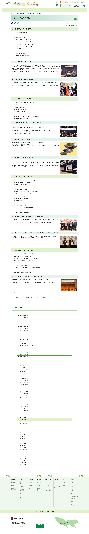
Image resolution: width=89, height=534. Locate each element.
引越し (21, 483)
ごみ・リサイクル (22, 486)
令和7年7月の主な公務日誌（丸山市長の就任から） (27, 345)
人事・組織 (72, 489)
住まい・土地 (22, 490)
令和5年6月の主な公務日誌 (23, 406)
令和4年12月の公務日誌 (23, 421)
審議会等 (72, 501)
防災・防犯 (13, 479)
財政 (72, 493)
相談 (20, 497)
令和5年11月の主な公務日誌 (23, 395)
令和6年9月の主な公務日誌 (23, 371)
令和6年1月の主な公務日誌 (23, 391)
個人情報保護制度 (51, 511)
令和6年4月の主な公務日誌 (23, 382)
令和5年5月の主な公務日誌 (23, 408)
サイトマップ (28, 511)
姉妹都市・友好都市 (48, 489)
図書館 (30, 488)
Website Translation (77, 6)
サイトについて (61, 511)
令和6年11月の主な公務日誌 (23, 367)
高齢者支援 (38, 485)
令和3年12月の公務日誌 (23, 449)
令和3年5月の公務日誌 (22, 464)
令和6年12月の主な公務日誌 (23, 365)
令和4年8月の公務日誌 (22, 430)
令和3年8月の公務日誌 (22, 458)
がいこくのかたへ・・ (66, 6)
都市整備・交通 (22, 489)
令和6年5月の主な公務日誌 (23, 380)
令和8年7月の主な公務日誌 (23, 317)
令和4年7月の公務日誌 (23, 432)
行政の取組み (73, 482)
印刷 (64, 25)
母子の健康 (30, 482)
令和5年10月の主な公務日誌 (23, 397)
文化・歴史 (47, 482)
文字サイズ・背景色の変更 (75, 2)
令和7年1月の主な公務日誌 (23, 363)
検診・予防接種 (39, 482)
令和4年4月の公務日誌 (23, 438)
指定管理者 (73, 498)
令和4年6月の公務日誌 (22, 434)
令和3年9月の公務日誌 (22, 456)
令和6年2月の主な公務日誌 (23, 389)
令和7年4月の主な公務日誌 (23, 354)
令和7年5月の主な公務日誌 (23, 352)
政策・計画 (72, 486)
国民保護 (12, 485)
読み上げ (83, 2)
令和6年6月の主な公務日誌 (23, 378)
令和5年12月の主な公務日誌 (23, 393)
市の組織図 (42, 511)
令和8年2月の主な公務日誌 (23, 330)
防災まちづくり (13, 482)
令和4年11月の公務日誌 (23, 423)
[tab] (45, 2)
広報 (72, 490)
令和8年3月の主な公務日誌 (23, 328)
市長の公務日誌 (28, 13)
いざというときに (64, 2)
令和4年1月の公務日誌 (22, 447)
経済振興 (64, 482)
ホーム (17, 13)
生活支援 (38, 488)
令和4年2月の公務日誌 (22, 445)
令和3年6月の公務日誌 (22, 462)
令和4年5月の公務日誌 (23, 436)
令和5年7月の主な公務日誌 (23, 404)
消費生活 (21, 493)
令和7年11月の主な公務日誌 (23, 337)
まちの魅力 (47, 485)
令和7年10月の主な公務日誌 (23, 339)
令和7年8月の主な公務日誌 (23, 343)
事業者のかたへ (65, 485)
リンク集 (35, 511)
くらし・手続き (22, 479)
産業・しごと (64, 479)
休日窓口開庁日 (40, 527)
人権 (55, 482)
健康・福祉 (39, 479)
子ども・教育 (30, 479)
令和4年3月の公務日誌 (22, 443)
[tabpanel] (49, 5)
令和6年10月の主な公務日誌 (23, 369)
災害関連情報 (13, 488)
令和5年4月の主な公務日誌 (23, 410)
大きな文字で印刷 (72, 25)
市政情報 (73, 479)
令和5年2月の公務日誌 (22, 417)
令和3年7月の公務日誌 (22, 460)
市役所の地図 (39, 524)
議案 (72, 504)
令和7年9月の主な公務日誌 (23, 341)
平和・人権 (56, 479)
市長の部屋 (22, 13)
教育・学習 (30, 485)
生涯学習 (21, 496)
